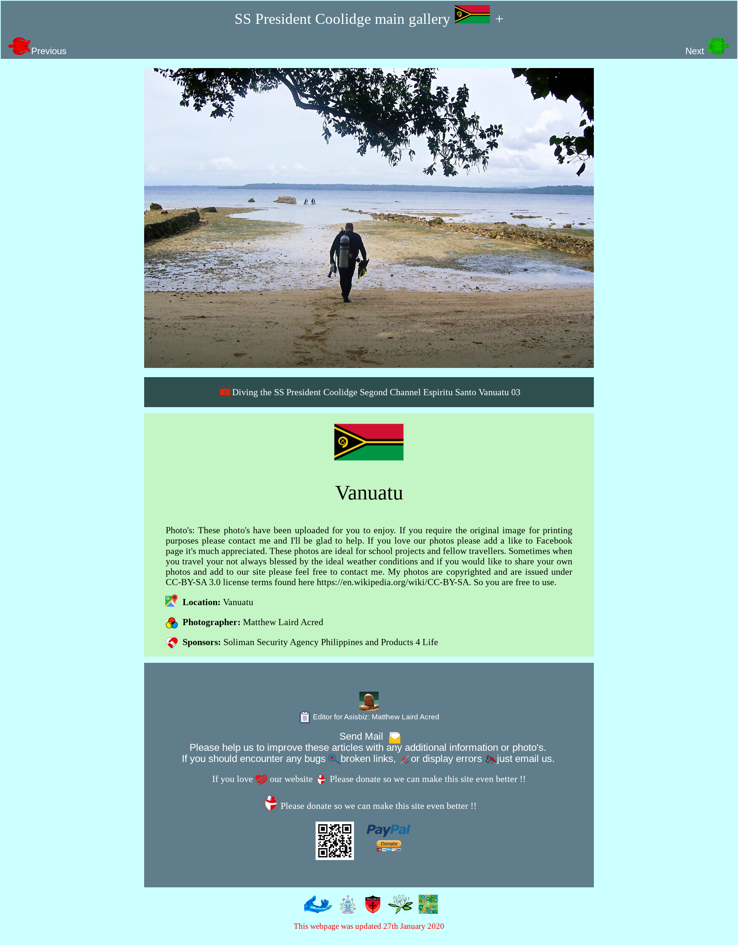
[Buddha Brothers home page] (398, 908)
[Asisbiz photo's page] (316, 908)
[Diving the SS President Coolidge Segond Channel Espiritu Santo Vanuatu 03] (369, 218)
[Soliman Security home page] (371, 908)
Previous (48, 51)
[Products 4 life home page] (426, 908)
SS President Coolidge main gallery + (368, 18)
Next (696, 51)
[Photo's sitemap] (346, 908)
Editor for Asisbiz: (375, 717)
